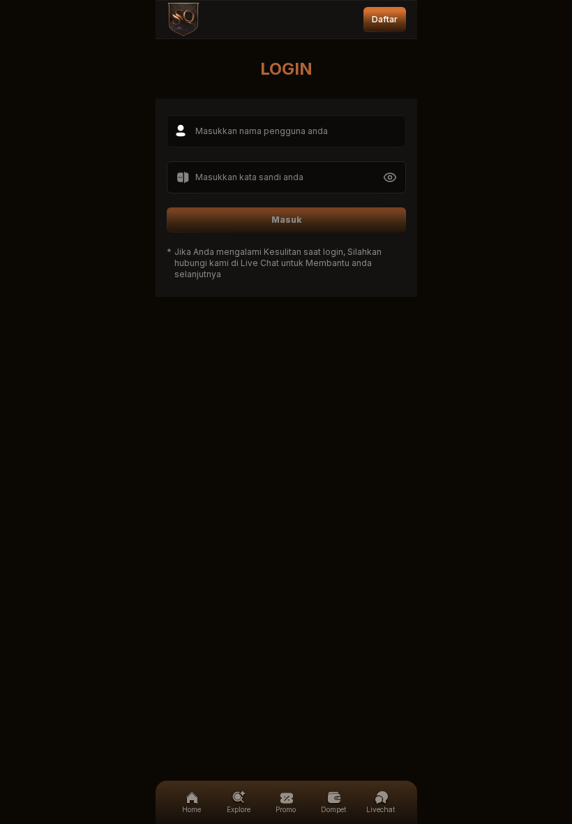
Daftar (385, 19)
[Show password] (390, 177)
